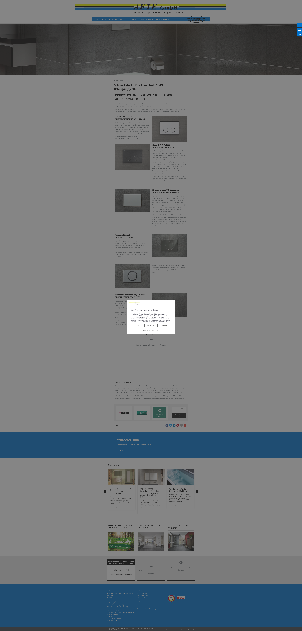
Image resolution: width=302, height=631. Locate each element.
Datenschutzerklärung (136, 321)
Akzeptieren (164, 325)
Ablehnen (137, 325)
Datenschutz (146, 330)
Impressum (155, 330)
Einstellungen (151, 325)
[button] (299, 25)
